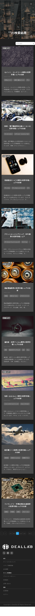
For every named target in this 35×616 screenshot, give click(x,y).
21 (17, 533)
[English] (3, 6)
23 (24, 533)
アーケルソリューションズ (12, 242)
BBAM (6, 458)
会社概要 (5, 569)
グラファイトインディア (27, 296)
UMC (18, 512)
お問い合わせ (7, 583)
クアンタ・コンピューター (22, 134)
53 (30, 533)
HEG (6, 296)
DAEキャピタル (15, 458)
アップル (7, 188)
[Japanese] (7, 6)
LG (23, 350)
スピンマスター (25, 404)
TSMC (12, 512)
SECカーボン (14, 296)
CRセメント (8, 80)
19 (10, 533)
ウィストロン (8, 134)
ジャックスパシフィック (11, 404)
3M (6, 350)
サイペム (24, 242)
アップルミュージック (18, 188)
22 (21, 533)
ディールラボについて (9, 562)
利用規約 (5, 580)
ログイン (5, 594)
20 (14, 533)
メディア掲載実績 (8, 565)
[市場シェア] (17, 66)
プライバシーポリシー (9, 576)
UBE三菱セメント (19, 80)
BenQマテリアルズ (14, 350)
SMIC (6, 512)
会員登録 (5, 590)
